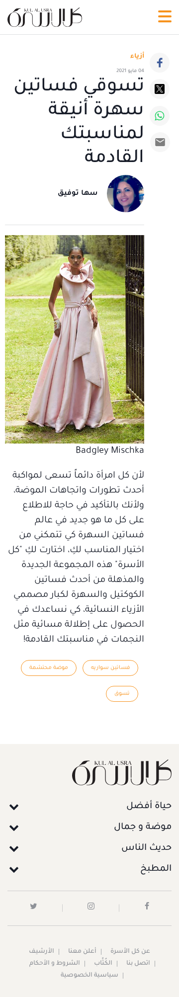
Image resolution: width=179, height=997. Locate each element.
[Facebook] (160, 63)
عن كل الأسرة (130, 951)
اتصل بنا (138, 963)
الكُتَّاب (103, 963)
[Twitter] (160, 89)
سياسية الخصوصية (89, 975)
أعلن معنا (82, 951)
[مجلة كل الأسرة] (89, 772)
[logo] (44, 17)
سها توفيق (78, 194)
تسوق (122, 694)
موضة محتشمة (48, 668)
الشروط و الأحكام (54, 963)
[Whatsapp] (160, 116)
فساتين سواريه (110, 668)
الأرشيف (41, 951)
